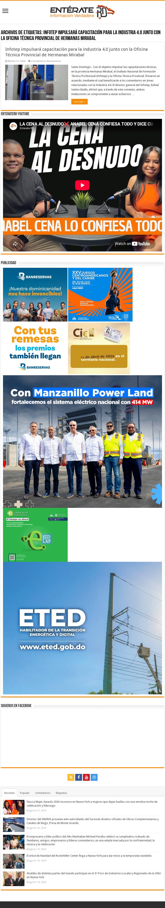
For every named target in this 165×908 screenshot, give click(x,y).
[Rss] (70, 777)
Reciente (9, 793)
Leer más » (79, 101)
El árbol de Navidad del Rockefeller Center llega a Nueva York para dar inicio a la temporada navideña (89, 855)
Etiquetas (61, 793)
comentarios (42, 793)
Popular (25, 793)
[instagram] (94, 777)
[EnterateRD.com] (82, 11)
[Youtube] (86, 777)
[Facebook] (78, 777)
